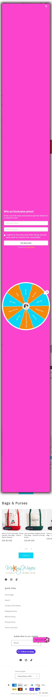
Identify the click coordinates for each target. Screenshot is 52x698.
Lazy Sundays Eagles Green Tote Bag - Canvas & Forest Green (34, 535)
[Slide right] (31, 548)
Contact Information (13, 605)
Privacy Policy (10, 622)
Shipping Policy (11, 611)
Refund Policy (10, 617)
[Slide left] (20, 548)
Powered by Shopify (35, 693)
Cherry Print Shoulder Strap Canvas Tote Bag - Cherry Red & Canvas (12, 535)
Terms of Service (11, 627)
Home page (9, 595)
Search (7, 600)
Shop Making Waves (22, 693)
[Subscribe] (38, 643)
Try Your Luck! (25, 243)
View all (26, 555)
